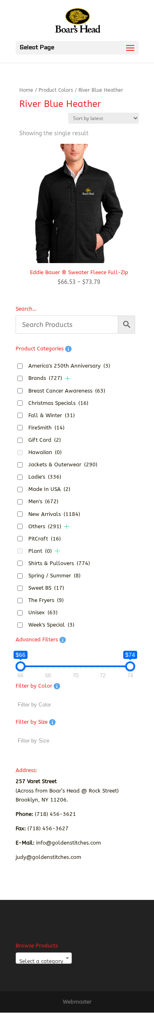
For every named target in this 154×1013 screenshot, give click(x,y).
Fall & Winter (51, 415)
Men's (43, 501)
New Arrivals (54, 514)
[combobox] (44, 958)
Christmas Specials (58, 403)
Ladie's (44, 477)
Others (44, 526)
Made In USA (49, 489)
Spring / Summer (54, 575)
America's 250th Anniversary (69, 366)
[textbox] (43, 961)
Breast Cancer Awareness (66, 391)
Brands (45, 378)
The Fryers (46, 600)
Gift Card (44, 440)
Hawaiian (45, 452)
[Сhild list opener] (67, 378)
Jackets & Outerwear (62, 464)
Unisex (42, 612)
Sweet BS (46, 588)
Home (26, 90)
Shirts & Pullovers (59, 563)
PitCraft (44, 539)
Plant (40, 551)
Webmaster (77, 1002)
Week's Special (51, 625)
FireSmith (46, 428)
